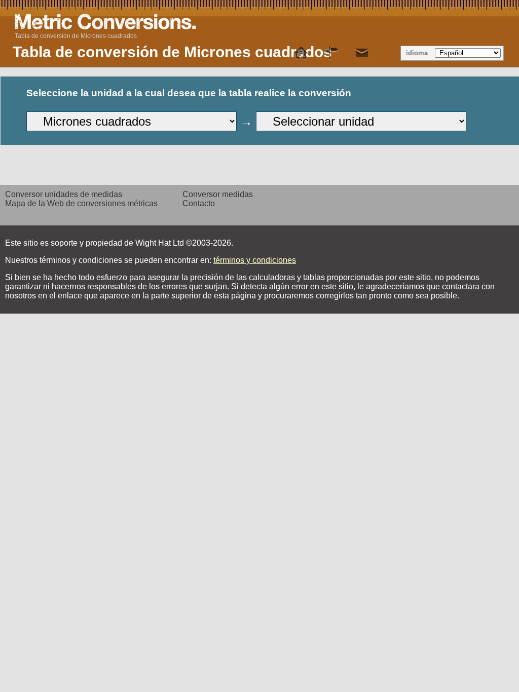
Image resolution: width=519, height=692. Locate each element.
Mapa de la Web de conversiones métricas (81, 203)
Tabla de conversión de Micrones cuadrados (76, 36)
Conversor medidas (217, 194)
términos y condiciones (254, 260)
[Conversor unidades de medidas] (301, 53)
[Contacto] (362, 53)
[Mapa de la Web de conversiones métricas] (331, 53)
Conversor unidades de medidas (63, 194)
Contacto (198, 203)
